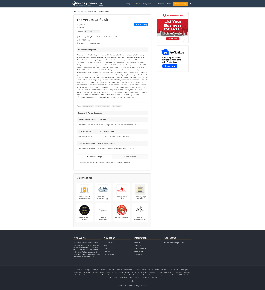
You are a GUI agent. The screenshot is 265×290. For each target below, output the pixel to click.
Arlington (154, 277)
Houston (103, 270)
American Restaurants (102, 106)
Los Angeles (87, 270)
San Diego (137, 270)
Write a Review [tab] (130, 157)
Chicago (95, 270)
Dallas (144, 270)
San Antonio (128, 270)
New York (79, 270)
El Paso (114, 272)
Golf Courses (116, 106)
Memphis (144, 272)
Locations (107, 251)
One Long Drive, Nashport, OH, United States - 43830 (98, 37)
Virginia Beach (171, 275)
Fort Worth (86, 272)
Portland (159, 272)
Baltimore (187, 272)
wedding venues (88, 106)
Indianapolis (184, 270)
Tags (105, 248)
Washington (129, 272)
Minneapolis (124, 277)
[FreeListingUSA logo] (84, 4)
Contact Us (138, 246)
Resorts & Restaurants (84, 11)
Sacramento (118, 275)
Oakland (115, 277)
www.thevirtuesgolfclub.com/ (89, 43)
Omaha (186, 275)
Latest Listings (109, 254)
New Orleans (145, 277)
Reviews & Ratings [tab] (95, 157)
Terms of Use (138, 251)
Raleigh (180, 275)
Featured (137, 4)
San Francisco (174, 270)
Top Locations (108, 243)
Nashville (152, 272)
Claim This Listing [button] (141, 25)
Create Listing (180, 4)
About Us (137, 243)
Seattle (102, 272)
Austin (157, 270)
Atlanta (150, 275)
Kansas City (127, 275)
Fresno (110, 275)
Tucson (104, 275)
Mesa (144, 275)
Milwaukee (86, 275)
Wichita (137, 277)
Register (161, 4)
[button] (190, 4)
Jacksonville (164, 270)
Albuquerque (96, 275)
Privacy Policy (138, 254)
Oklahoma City (168, 272)
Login (169, 4)
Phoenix (119, 270)
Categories (147, 4)
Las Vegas (178, 272)
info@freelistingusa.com (175, 243)
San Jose (150, 270)
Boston (137, 272)
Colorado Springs (159, 275)
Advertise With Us (140, 248)
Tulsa (131, 277)
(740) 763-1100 (84, 40)
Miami (109, 277)
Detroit (121, 272)
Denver (108, 272)
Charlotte (95, 272)
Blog (105, 246)
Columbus (77, 272)
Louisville (78, 275)
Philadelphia (111, 270)
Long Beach (136, 275)
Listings (127, 4)
